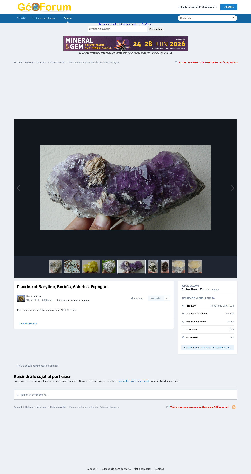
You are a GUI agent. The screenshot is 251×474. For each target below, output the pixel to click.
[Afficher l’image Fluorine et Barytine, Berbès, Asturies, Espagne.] (131, 266)
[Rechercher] (233, 18)
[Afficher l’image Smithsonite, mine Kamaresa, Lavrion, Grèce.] (72, 266)
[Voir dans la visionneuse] (125, 187)
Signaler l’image (28, 323)
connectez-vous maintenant (133, 381)
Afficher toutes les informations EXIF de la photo (209, 347)
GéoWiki (21, 18)
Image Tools (223, 249)
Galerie (68, 18)
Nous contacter (142, 468)
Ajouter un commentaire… (33, 394)
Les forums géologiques (44, 18)
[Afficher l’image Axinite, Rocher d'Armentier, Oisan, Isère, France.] (165, 266)
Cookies (159, 468)
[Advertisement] (125, 93)
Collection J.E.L (192, 289)
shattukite (36, 296)
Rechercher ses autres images (73, 299)
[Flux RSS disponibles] (233, 407)
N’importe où (218, 18)
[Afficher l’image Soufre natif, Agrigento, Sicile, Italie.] (91, 266)
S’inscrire (229, 6)
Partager (138, 298)
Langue (91, 468)
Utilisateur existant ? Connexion (197, 7)
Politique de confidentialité (116, 468)
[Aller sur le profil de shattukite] (21, 298)
